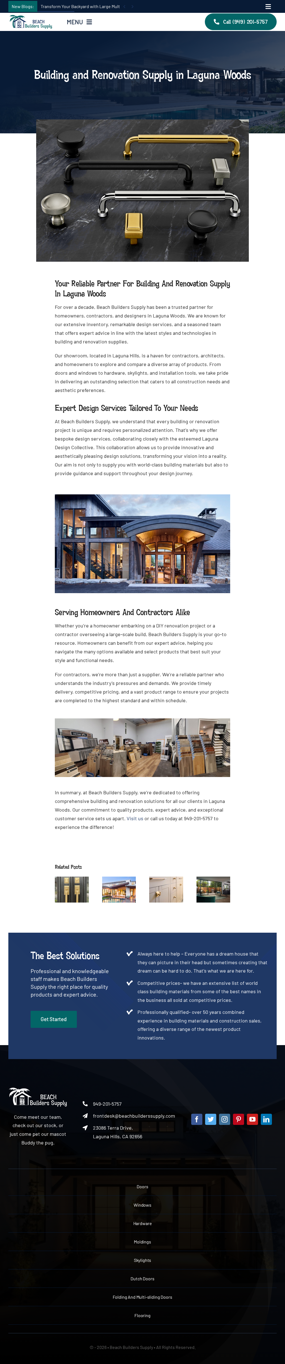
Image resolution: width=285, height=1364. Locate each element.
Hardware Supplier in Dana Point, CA (65, 889)
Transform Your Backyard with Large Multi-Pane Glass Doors (98, 6)
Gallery (78, 889)
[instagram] (224, 1119)
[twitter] (210, 1119)
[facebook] (196, 1119)
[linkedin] (266, 1119)
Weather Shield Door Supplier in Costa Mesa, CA (207, 879)
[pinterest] (238, 1119)
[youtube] (252, 1119)
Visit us (135, 818)
